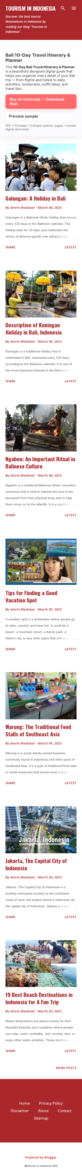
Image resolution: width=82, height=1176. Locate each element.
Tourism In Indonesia (30, 8)
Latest (71, 247)
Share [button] (10, 247)
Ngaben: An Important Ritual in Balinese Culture (40, 462)
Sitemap (41, 1118)
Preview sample (23, 116)
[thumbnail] (41, 167)
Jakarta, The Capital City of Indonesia (36, 864)
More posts (66, 1068)
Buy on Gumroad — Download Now (37, 101)
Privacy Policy (51, 1103)
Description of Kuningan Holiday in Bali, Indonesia (33, 328)
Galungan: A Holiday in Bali (35, 198)
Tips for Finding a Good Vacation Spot (31, 596)
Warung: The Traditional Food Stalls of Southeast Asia (38, 730)
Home (24, 1103)
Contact (65, 1110)
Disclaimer (19, 1110)
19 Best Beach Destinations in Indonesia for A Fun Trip (39, 998)
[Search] (63, 8)
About (43, 1110)
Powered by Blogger (41, 1157)
